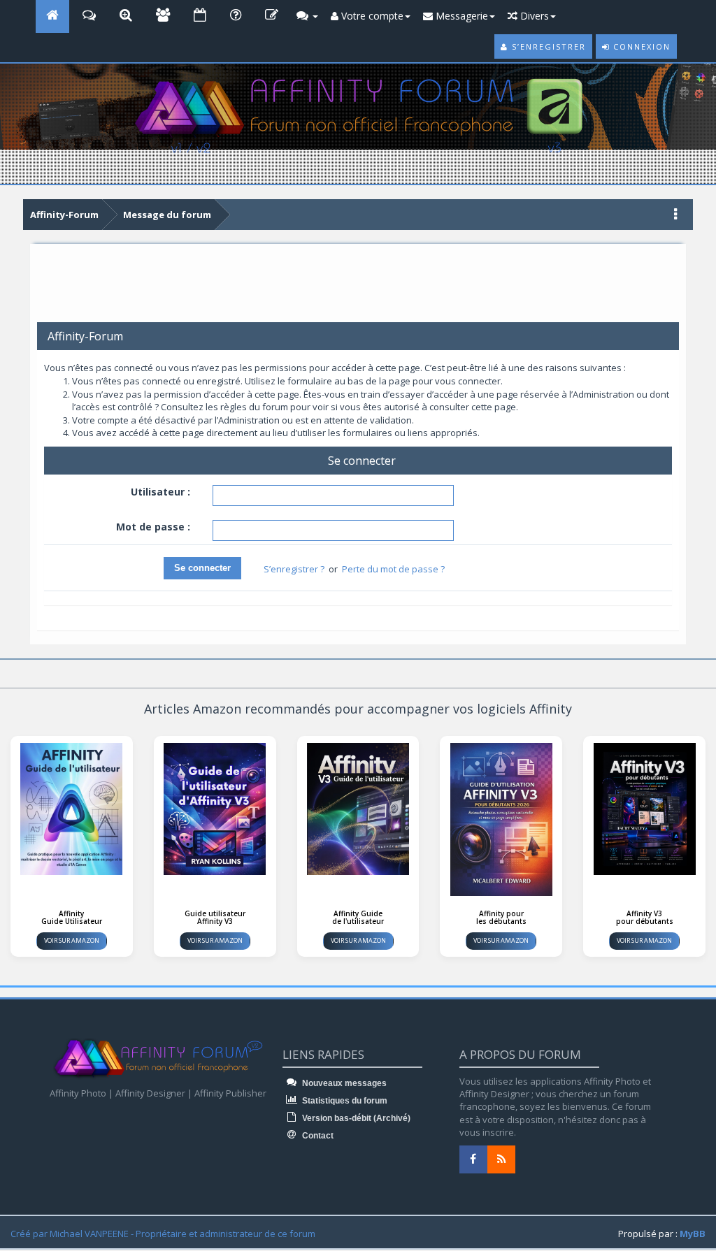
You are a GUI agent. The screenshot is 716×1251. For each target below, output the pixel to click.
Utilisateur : (160, 491)
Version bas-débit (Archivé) (355, 1118)
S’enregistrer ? (294, 569)
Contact (317, 1136)
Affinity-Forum (64, 214)
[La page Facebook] (473, 1159)
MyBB (693, 1233)
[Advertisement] (358, 287)
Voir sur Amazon (71, 940)
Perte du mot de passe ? (393, 569)
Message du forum (167, 214)
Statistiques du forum (343, 1101)
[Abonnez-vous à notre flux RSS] (501, 1159)
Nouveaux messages (343, 1083)
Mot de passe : (153, 526)
